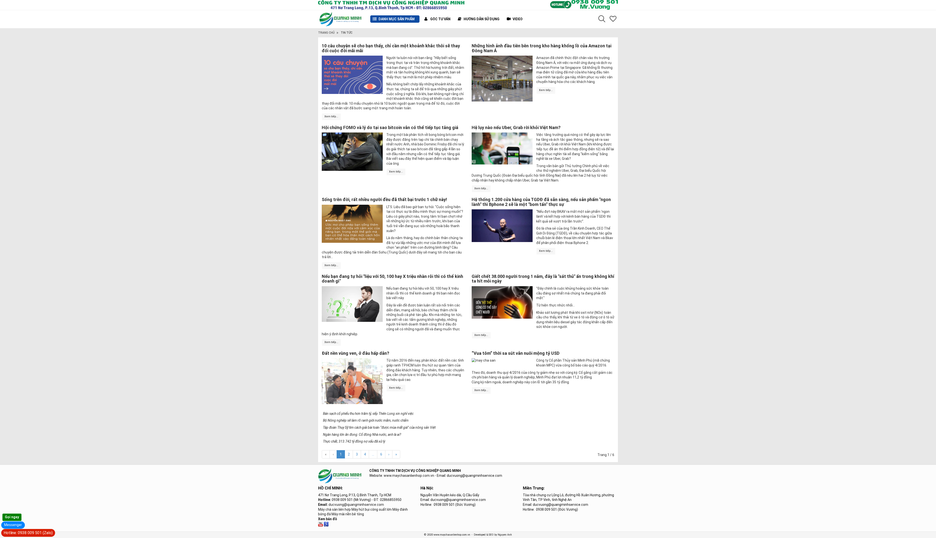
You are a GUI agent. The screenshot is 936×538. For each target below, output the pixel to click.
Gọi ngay (12, 517)
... (373, 454)
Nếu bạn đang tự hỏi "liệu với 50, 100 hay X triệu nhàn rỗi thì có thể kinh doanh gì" (392, 279)
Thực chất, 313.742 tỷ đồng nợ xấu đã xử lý (354, 441)
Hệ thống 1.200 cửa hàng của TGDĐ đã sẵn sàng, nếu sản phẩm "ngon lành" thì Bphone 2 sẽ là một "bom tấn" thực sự (541, 202)
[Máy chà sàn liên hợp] (326, 524)
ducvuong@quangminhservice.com (356, 505)
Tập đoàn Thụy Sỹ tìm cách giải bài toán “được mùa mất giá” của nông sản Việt (379, 427)
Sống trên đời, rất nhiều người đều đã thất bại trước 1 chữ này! (384, 199)
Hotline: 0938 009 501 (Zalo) (28, 532)
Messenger (13, 525)
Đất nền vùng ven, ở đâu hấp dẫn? (355, 353)
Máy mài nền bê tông (348, 514)
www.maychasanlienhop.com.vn (409, 475)
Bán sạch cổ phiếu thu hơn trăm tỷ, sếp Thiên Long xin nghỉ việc (368, 414)
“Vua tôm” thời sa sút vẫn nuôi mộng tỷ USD (515, 353)
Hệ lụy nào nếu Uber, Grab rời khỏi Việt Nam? (516, 127)
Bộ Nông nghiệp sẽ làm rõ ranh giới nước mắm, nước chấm (366, 420)
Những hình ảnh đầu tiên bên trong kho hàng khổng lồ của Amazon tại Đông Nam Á (541, 48)
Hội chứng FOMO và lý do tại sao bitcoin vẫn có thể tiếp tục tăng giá (390, 127)
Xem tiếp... (331, 116)
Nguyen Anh (505, 534)
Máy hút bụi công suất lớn (371, 509)
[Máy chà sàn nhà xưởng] (320, 524)
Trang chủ (326, 32)
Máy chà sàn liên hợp (334, 509)
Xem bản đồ (327, 519)
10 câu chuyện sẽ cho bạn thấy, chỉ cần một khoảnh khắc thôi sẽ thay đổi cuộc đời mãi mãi (391, 48)
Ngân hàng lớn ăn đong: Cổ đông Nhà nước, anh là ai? (362, 434)
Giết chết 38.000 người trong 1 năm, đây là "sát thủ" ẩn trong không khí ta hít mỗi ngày (543, 279)
